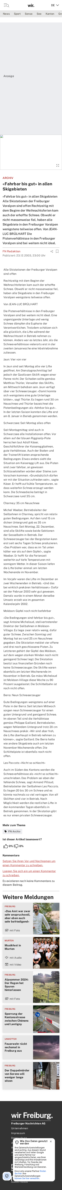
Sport (17, 13)
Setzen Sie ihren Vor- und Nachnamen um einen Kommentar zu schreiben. (29, 863)
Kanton (50, 13)
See (39, 13)
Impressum (18, 1133)
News (6, 13)
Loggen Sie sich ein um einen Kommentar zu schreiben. (29, 873)
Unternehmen (19, 1128)
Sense (29, 13)
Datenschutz (19, 1137)
